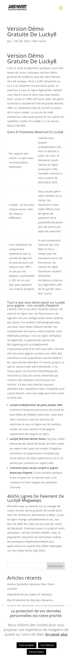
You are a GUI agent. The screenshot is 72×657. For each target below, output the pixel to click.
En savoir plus (56, 634)
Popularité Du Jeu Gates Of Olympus (29, 594)
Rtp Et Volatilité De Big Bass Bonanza (30, 600)
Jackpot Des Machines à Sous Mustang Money (35, 606)
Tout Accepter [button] (26, 645)
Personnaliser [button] (36, 651)
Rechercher (56, 566)
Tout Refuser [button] (47, 645)
